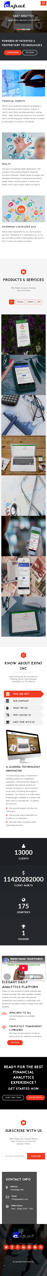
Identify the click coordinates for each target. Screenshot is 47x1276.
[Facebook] (12, 1247)
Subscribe (36, 1156)
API (38, 302)
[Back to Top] (4, 1265)
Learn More (13, 53)
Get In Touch (35, 1098)
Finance (20, 302)
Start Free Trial (13, 1098)
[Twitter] (6, 1247)
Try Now (29, 53)
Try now (15, 1043)
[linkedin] (24, 1247)
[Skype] (35, 1247)
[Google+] (18, 1247)
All (11, 302)
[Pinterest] (29, 1247)
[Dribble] (40, 1247)
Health (30, 302)
